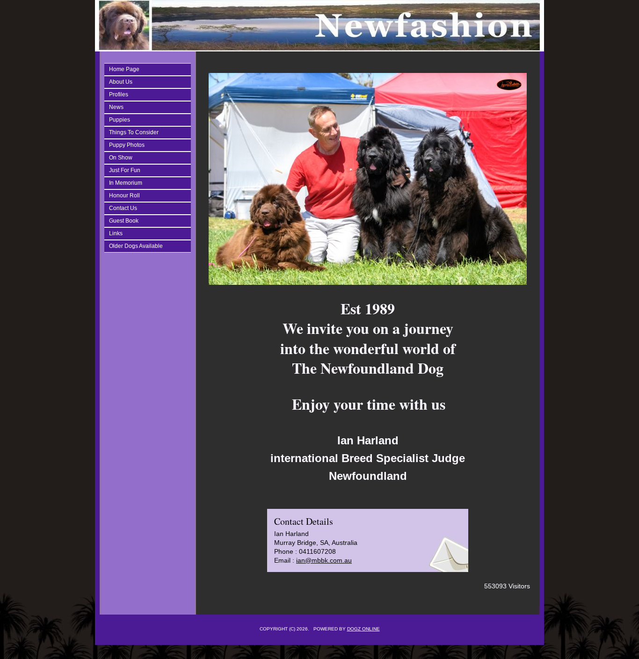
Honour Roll (124, 195)
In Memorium (125, 183)
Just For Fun (124, 170)
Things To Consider (134, 132)
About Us (120, 82)
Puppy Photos (127, 145)
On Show (120, 157)
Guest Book (123, 220)
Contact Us (123, 208)
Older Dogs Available (136, 246)
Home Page (124, 69)
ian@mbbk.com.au (324, 560)
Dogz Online (363, 628)
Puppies (119, 119)
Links (116, 233)
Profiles (118, 94)
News (116, 107)
